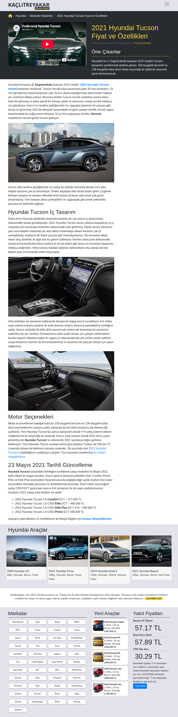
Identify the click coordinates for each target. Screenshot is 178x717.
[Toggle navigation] (167, 4)
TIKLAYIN (140, 686)
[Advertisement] (144, 102)
